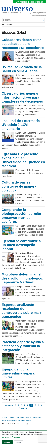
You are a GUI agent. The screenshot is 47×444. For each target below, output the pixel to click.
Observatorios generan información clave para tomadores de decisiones (22, 97)
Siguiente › (23, 408)
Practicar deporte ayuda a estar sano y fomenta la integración (23, 346)
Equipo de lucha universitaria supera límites (18, 373)
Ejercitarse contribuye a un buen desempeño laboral (21, 245)
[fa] (22, 423)
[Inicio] (17, 12)
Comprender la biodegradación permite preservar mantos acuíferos (21, 216)
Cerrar (18, 442)
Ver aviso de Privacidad (11, 437)
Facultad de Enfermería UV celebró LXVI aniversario (21, 125)
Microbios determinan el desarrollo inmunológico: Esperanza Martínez (22, 278)
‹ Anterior (9, 405)
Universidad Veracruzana (29, 2)
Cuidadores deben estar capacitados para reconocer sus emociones (23, 44)
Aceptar (7, 442)
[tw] (27, 423)
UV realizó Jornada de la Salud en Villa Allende (22, 69)
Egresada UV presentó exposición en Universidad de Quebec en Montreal (23, 160)
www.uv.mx (26, 420)
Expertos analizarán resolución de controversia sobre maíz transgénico (21, 311)
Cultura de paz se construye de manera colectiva (19, 186)
